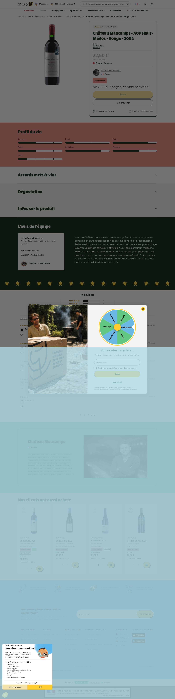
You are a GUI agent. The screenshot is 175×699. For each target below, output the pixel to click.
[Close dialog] (143, 309)
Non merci (117, 382)
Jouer (117, 374)
